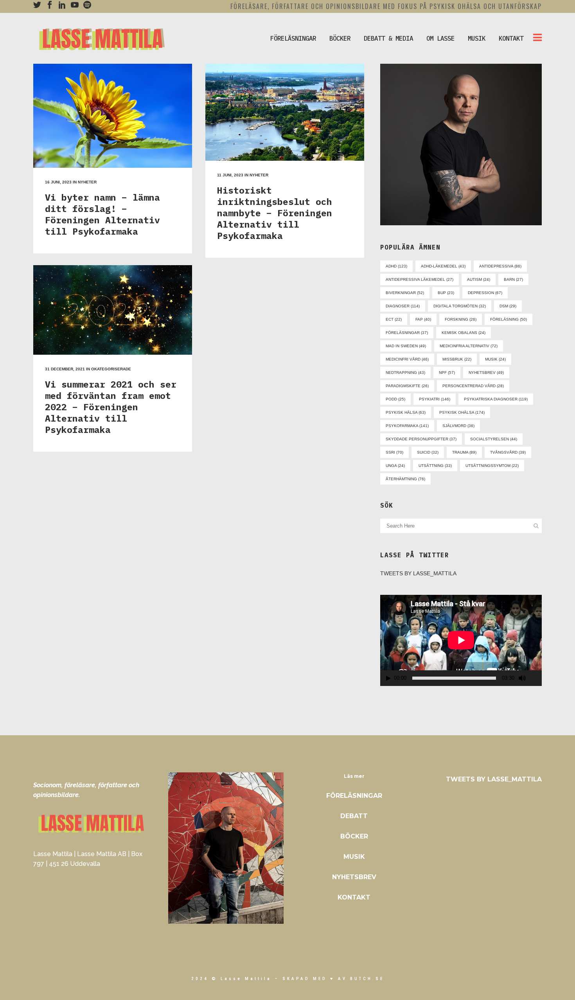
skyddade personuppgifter (421, 439)
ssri (394, 452)
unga (395, 465)
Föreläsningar (354, 795)
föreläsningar (407, 332)
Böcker (354, 836)
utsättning (435, 465)
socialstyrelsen (493, 439)
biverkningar (405, 293)
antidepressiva (500, 266)
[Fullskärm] (536, 678)
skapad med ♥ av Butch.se (333, 978)
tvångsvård (508, 452)
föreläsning (508, 319)
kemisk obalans (463, 332)
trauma (464, 452)
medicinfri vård (407, 359)
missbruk (456, 359)
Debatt (354, 816)
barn (513, 279)
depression (485, 293)
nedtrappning (405, 372)
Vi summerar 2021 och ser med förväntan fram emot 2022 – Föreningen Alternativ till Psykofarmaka (110, 406)
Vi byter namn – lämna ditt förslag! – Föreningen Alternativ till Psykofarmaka (102, 214)
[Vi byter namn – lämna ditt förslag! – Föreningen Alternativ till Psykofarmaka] (112, 116)
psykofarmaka (407, 426)
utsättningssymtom (492, 465)
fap (423, 319)
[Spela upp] (388, 678)
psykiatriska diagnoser (496, 399)
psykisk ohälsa (462, 412)
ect (394, 319)
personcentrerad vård (473, 386)
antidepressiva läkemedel (419, 279)
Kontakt (354, 897)
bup (446, 293)
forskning (460, 319)
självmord (458, 426)
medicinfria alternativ (469, 346)
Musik (354, 856)
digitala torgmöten (459, 306)
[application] (461, 640)
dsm (508, 306)
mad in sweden (406, 346)
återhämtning (405, 479)
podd (395, 399)
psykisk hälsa (406, 412)
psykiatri (434, 399)
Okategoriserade (111, 369)
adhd (396, 266)
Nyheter (87, 182)
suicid (427, 452)
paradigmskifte (407, 386)
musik (495, 359)
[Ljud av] (522, 678)
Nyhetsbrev (354, 877)
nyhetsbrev (486, 372)
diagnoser (403, 306)
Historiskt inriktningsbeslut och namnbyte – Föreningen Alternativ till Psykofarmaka (274, 212)
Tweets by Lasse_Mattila (418, 573)
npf (447, 372)
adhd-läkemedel (443, 266)
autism (478, 279)
